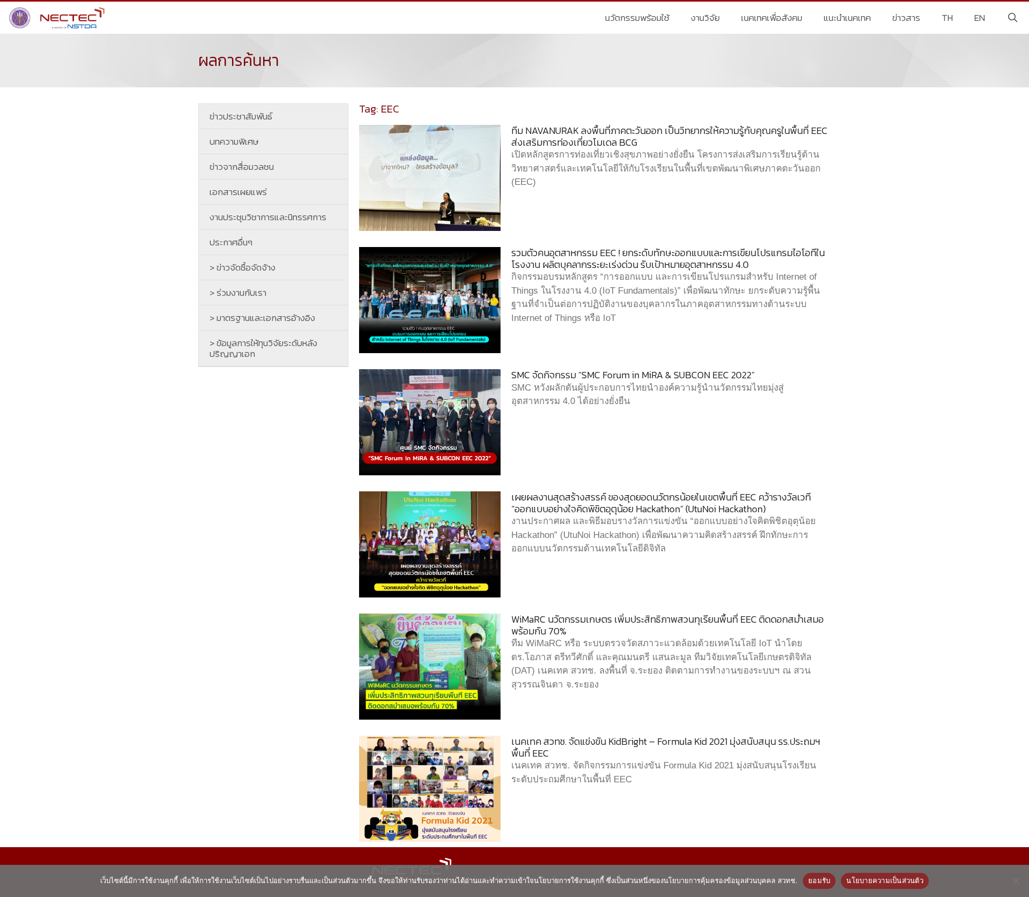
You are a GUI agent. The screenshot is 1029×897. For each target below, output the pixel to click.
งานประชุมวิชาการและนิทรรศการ (268, 217)
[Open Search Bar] (1012, 18)
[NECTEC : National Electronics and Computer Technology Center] (58, 18)
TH (947, 18)
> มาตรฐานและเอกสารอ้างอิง (262, 318)
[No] (1015, 881)
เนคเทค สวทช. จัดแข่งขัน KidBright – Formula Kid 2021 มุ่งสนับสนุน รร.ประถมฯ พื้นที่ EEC (665, 747)
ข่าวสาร (906, 18)
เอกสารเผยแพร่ (238, 192)
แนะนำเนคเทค (847, 18)
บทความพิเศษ (234, 141)
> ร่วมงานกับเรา (238, 293)
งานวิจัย (705, 18)
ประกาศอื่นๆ (231, 242)
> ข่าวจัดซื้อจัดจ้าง (242, 267)
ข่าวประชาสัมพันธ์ (241, 116)
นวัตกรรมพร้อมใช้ (637, 18)
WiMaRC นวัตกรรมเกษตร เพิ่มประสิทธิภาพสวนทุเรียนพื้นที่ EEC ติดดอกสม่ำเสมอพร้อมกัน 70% (667, 625)
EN (979, 18)
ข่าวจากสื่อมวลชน (242, 167)
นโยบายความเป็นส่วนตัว (884, 880)
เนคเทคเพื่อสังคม (771, 18)
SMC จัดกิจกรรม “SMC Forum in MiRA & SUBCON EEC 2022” (633, 375)
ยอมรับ (819, 880)
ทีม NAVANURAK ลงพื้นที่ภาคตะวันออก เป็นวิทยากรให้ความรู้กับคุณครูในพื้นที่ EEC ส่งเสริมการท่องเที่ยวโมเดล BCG (669, 136)
